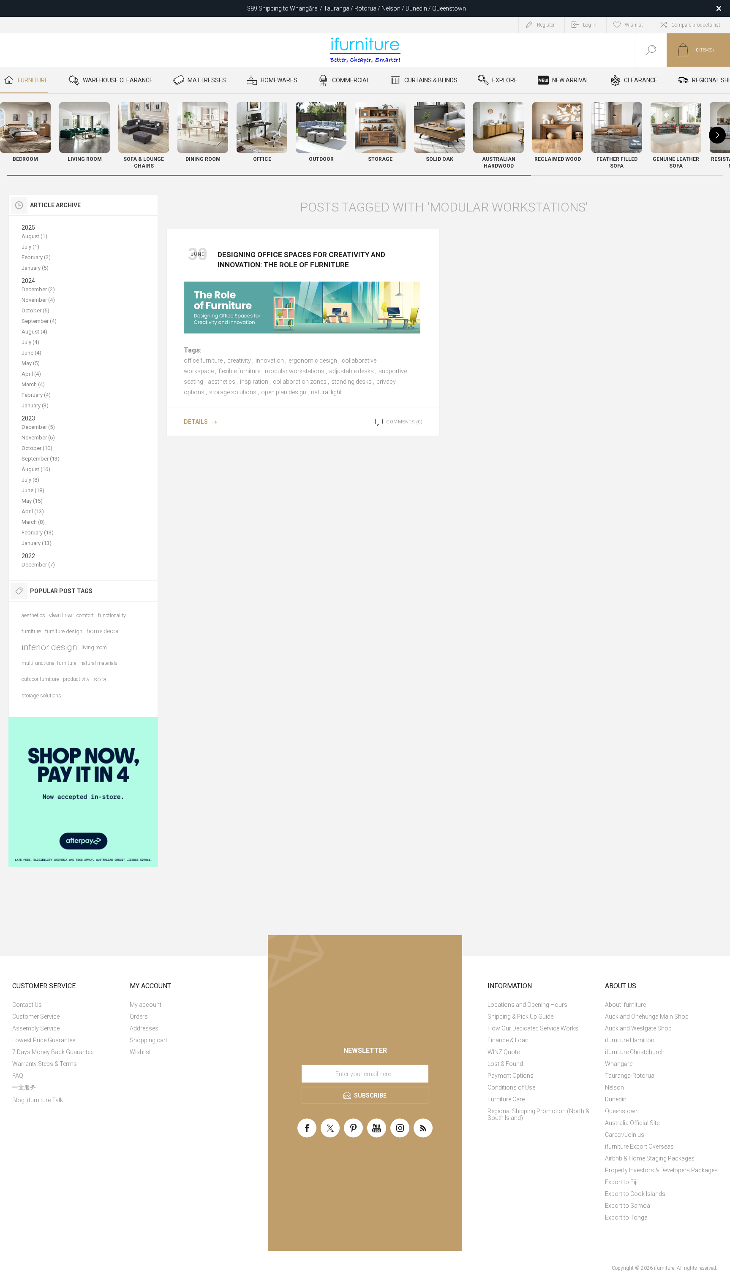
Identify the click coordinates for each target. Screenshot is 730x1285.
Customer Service (36, 1016)
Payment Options (511, 1075)
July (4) (30, 342)
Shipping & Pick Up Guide (520, 1016)
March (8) (33, 522)
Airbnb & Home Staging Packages (650, 1158)
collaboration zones (300, 381)
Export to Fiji (621, 1182)
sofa (100, 679)
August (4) (34, 331)
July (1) (30, 247)
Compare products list (695, 25)
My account (145, 1004)
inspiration (254, 381)
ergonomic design (313, 360)
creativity (239, 360)
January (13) (37, 543)
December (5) (38, 427)
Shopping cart (148, 1040)
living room (94, 647)
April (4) (31, 374)
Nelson (614, 1087)
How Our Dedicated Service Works (533, 1028)
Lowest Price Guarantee (43, 1040)
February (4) (36, 395)
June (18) (33, 490)
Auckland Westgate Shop (638, 1028)
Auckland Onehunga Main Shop (647, 1016)
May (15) (32, 501)
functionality (112, 615)
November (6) (38, 437)
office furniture (203, 360)
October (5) (35, 310)
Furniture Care (506, 1099)
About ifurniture (625, 1004)
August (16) (36, 469)
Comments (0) (404, 422)
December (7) (38, 564)
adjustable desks (351, 371)
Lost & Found (505, 1063)
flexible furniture (239, 371)
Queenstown (622, 1111)
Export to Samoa (627, 1205)
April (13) (33, 511)
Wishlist (140, 1052)
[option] (83, 792)
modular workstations (294, 371)
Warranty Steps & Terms (44, 1063)
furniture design (63, 631)
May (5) (31, 363)
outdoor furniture (40, 679)
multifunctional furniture (49, 663)
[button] (717, 135)
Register (546, 25)
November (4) (38, 300)
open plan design (283, 392)
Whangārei (619, 1063)
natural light (326, 392)
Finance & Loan (508, 1040)
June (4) (31, 353)
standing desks (351, 381)
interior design (49, 647)
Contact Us (27, 1004)
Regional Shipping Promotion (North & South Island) (538, 1114)
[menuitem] (70, 1005)
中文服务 (24, 1087)
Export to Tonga (626, 1217)
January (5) (35, 268)
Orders (139, 1016)
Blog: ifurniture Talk (37, 1100)
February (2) (36, 257)
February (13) (38, 532)
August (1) (34, 236)
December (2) (38, 289)
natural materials (98, 663)
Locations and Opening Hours (527, 1004)
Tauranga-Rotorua (629, 1075)
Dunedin (615, 1099)
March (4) (33, 384)
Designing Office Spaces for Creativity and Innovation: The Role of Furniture (301, 259)
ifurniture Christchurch (635, 1052)
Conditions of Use (511, 1087)
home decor (103, 631)
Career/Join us (624, 1134)
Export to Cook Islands (635, 1193)
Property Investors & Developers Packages (661, 1170)
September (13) (41, 458)
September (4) (39, 321)
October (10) (37, 448)
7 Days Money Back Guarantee (52, 1052)
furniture (31, 631)
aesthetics (221, 381)
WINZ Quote (504, 1052)
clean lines (60, 615)
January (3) (35, 405)
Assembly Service (36, 1028)
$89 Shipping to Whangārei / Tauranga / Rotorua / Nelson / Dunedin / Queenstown (356, 8)
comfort (85, 615)
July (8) (30, 480)
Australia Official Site (632, 1123)
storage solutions (232, 392)
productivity (76, 679)
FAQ (17, 1075)
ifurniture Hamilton (629, 1040)
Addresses (144, 1028)
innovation (270, 360)
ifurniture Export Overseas (639, 1146)
